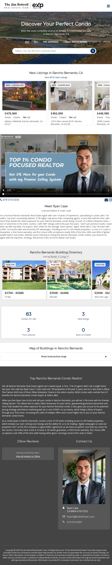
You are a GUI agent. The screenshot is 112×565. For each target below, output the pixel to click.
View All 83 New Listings (56, 77)
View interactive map (53, 356)
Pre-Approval (51, 41)
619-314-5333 (10, 199)
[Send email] (106, 199)
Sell (36, 41)
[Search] (92, 50)
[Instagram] (110, 199)
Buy (27, 41)
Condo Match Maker (75, 41)
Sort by (46, 256)
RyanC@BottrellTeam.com (80, 516)
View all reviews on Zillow (28, 456)
